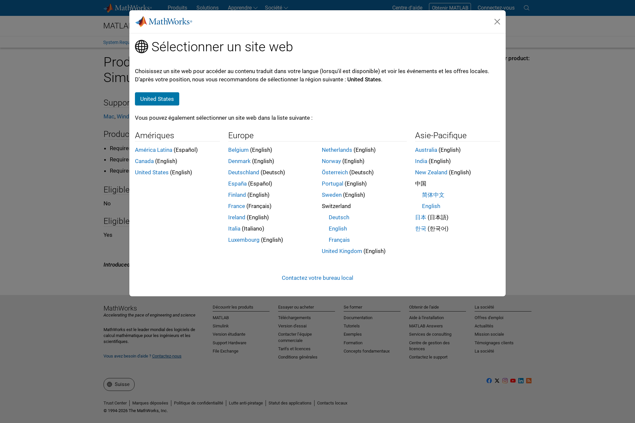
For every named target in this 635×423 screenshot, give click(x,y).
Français (339, 239)
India (421, 161)
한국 (420, 228)
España (237, 183)
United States (152, 172)
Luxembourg (244, 239)
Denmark (239, 161)
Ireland (236, 217)
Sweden (332, 194)
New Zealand (431, 172)
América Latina (153, 150)
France (236, 206)
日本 (420, 217)
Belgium (238, 150)
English (338, 228)
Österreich (335, 172)
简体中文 (433, 194)
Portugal (332, 183)
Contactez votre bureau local (317, 278)
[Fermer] (497, 21)
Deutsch (339, 217)
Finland (237, 194)
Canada (144, 161)
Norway (331, 161)
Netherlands (337, 150)
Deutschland (243, 172)
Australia (426, 150)
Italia (234, 228)
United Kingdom (342, 251)
